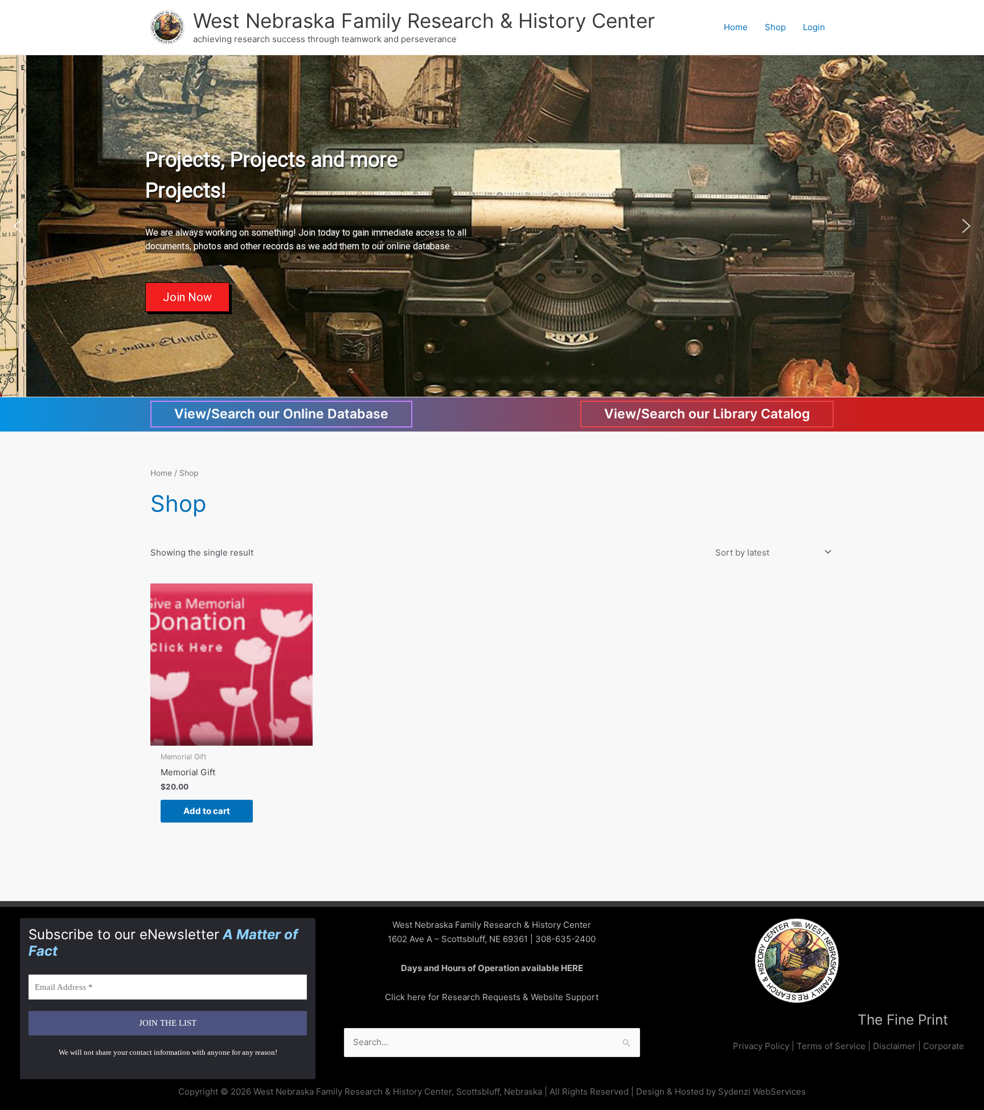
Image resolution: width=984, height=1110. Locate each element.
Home (161, 473)
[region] (492, 226)
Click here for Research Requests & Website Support (491, 997)
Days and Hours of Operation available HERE (492, 968)
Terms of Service (831, 1046)
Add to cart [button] (206, 810)
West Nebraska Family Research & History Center (424, 20)
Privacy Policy (761, 1046)
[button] (18, 226)
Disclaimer (894, 1046)
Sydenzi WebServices (762, 1091)
